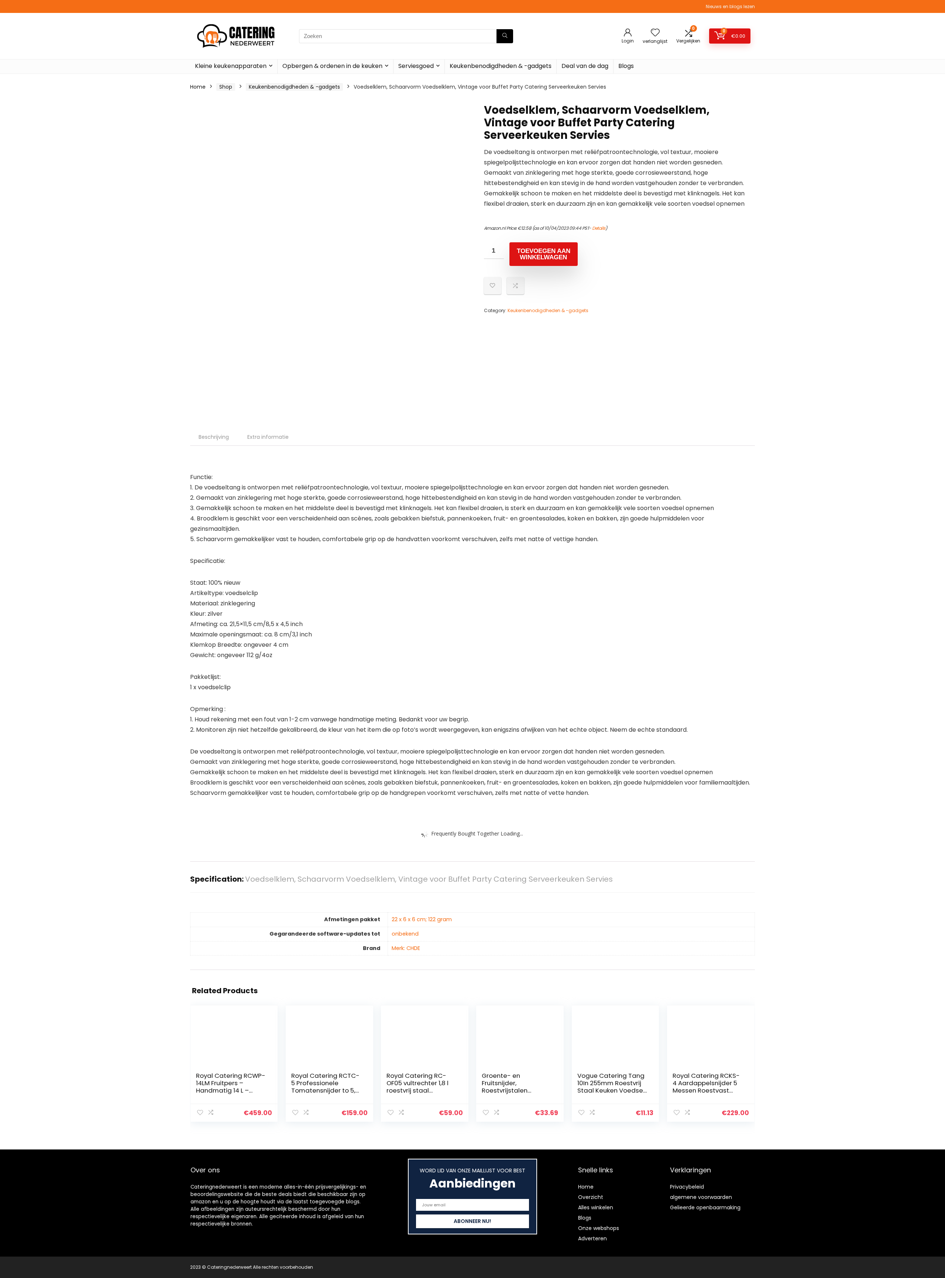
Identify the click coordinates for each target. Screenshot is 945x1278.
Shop (225, 86)
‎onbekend (405, 933)
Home (198, 86)
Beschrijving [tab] (214, 437)
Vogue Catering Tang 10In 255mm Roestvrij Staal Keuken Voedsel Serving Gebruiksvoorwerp (611, 1090)
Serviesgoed (416, 66)
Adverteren (592, 1238)
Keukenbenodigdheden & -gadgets (500, 66)
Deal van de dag (584, 66)
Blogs (626, 66)
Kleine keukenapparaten (231, 66)
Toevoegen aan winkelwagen (543, 254)
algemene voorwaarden (701, 1197)
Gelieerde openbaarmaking (705, 1207)
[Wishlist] (655, 33)
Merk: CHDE (406, 948)
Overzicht (590, 1197)
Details (598, 228)
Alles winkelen (595, 1207)
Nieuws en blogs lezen (730, 6)
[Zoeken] (504, 36)
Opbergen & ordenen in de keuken (332, 66)
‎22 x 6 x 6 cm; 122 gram (422, 919)
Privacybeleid (687, 1186)
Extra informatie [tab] (268, 437)
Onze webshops (598, 1228)
